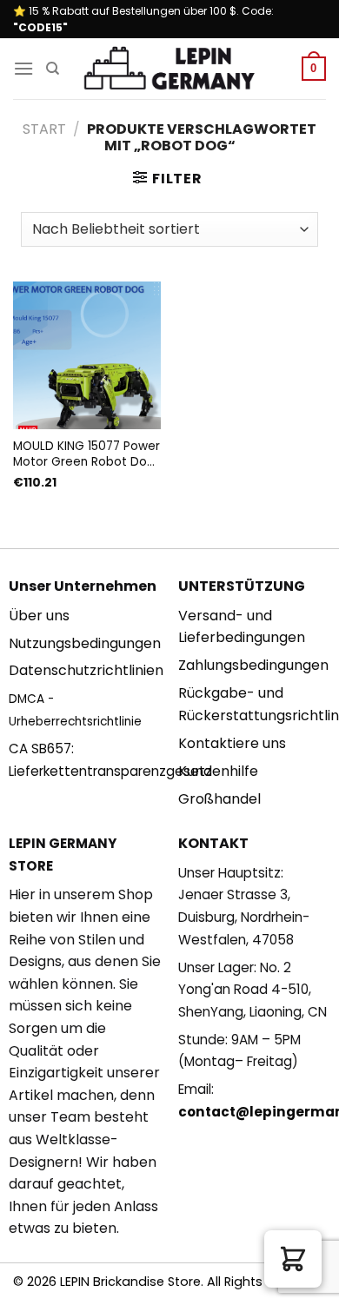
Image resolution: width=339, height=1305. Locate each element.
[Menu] (23, 68)
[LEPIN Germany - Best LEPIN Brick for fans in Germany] (169, 69)
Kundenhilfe (218, 771)
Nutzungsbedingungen (85, 643)
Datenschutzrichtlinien (86, 670)
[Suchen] (52, 68)
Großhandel (219, 799)
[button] (293, 1259)
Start (44, 129)
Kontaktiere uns (232, 743)
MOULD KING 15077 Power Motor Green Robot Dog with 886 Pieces (86, 454)
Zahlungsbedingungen (253, 665)
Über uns (39, 616)
